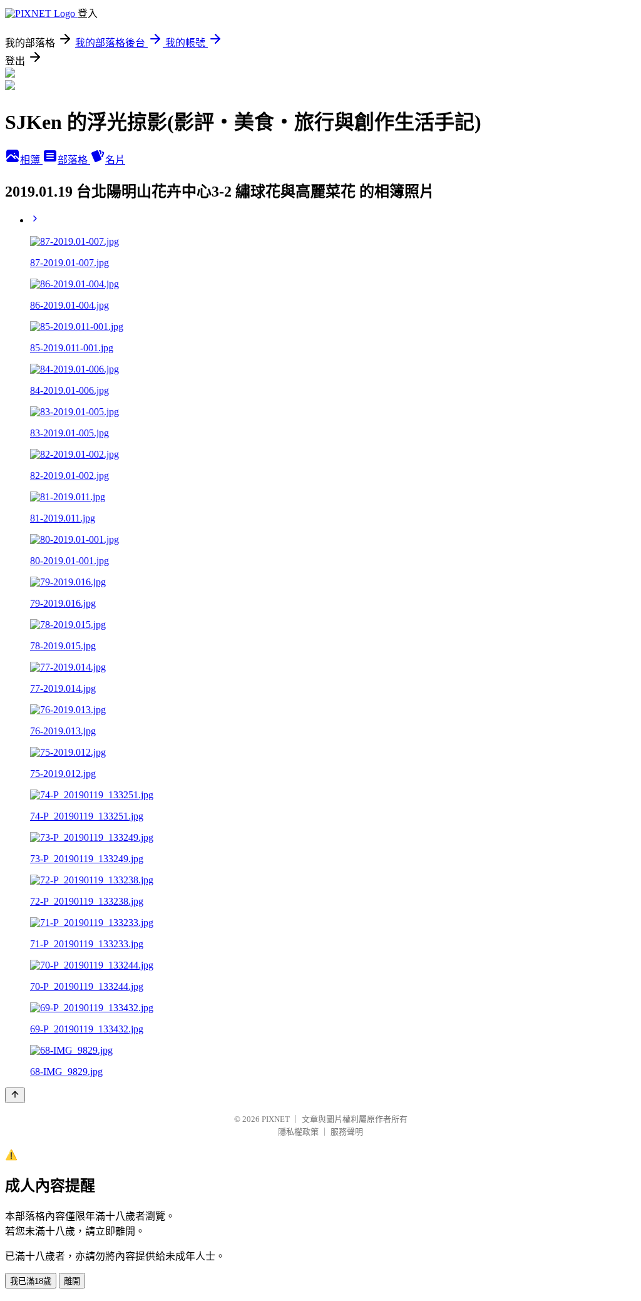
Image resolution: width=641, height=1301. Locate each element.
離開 (72, 1281)
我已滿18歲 (30, 1281)
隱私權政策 (298, 1131)
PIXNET (276, 1119)
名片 (115, 160)
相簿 (31, 160)
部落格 (74, 160)
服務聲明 (347, 1131)
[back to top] (15, 1095)
